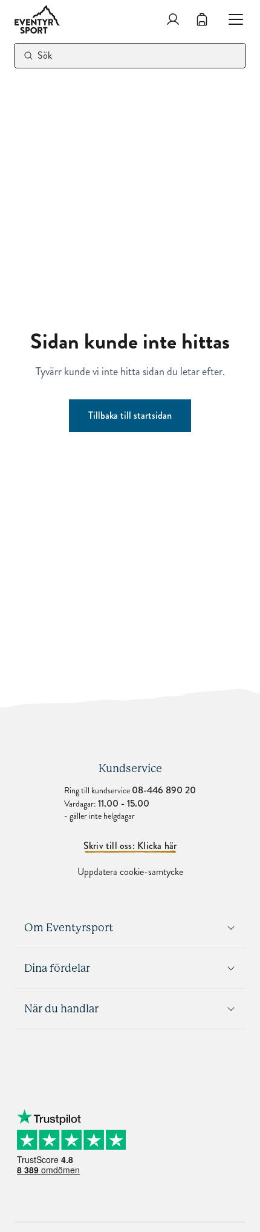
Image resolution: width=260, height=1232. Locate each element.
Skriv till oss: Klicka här (130, 846)
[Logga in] (172, 19)
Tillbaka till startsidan (130, 415)
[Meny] (230, 19)
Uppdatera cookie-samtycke (130, 872)
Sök (45, 55)
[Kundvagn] (201, 19)
